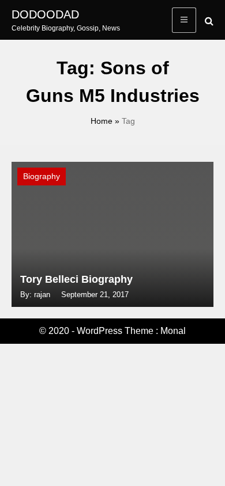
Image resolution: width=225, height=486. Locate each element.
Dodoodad (45, 14)
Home (101, 121)
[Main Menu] (184, 20)
